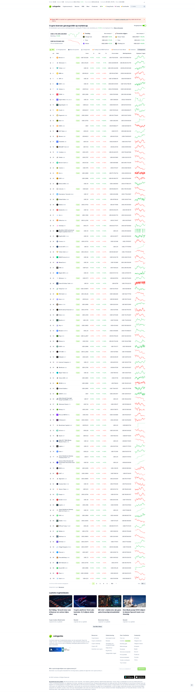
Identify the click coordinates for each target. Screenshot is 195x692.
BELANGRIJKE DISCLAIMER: (56, 681)
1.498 (62, 2)
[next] (116, 583)
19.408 (54, 2)
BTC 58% (108, 2)
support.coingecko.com (121, 19)
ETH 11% (113, 2)
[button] (97, 626)
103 (112, 583)
